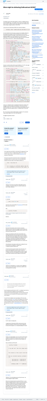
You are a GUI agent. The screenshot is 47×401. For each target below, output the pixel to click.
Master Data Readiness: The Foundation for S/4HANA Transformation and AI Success (37, 37)
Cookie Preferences (29, 399)
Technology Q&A (21, 3)
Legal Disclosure (15, 399)
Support (24, 399)
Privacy (3, 399)
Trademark (20, 399)
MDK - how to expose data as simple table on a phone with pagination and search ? (37, 50)
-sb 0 (14, 299)
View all (33, 92)
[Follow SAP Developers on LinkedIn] (44, 399)
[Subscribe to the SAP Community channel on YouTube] (42, 399)
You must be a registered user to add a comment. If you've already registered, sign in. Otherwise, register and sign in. (16, 172)
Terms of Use (7, 399)
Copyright (11, 399)
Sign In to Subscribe (38, 9)
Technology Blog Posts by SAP (38, 33)
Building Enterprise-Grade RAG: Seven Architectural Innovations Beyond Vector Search (37, 31)
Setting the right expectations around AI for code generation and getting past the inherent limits (38, 44)
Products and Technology (11, 3)
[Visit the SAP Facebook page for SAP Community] (39, 399)
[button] (40, 14)
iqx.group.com (20, 204)
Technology (17, 3)
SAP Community (5, 3)
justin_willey (8, 13)
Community (8, 1)
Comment (27, 122)
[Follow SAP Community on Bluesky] (41, 399)
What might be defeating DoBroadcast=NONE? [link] (30, 3)
